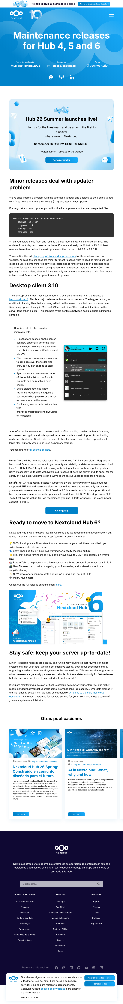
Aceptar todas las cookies (99, 978)
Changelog (61, 510)
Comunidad (43, 761)
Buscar (60, 940)
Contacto (96, 918)
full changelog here (39, 449)
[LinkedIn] (72, 77)
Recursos (60, 894)
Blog (34, 761)
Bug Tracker (96, 923)
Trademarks (24, 929)
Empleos (25, 907)
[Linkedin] (71, 967)
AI (72, 764)
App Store (60, 907)
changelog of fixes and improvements (54, 256)
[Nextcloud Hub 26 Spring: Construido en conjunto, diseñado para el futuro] (35, 743)
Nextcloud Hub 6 (18, 299)
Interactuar (96, 894)
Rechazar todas (100, 984)
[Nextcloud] (26, 14)
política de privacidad (53, 988)
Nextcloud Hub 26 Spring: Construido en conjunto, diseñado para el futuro (35, 771)
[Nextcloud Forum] (78, 967)
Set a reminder (61, 159)
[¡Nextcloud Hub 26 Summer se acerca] (20, 3)
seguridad (69, 65)
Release (56, 65)
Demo (96, 912)
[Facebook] (56, 967)
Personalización (28, 997)
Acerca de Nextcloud (24, 894)
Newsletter (60, 945)
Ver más (20, 814)
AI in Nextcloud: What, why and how (88, 772)
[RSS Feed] (101, 967)
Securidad (60, 923)
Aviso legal (25, 923)
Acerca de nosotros (24, 901)
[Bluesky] (61, 77)
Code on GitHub (60, 929)
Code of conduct (25, 918)
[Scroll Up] (117, 998)
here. (59, 584)
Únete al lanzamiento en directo (93, 4)
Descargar (60, 901)
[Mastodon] (51, 77)
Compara (60, 934)
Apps (77, 764)
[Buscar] (98, 884)
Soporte (96, 901)
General (97, 764)
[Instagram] (63, 967)
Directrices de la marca (24, 934)
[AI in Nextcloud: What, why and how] (91, 743)
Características (25, 940)
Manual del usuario (60, 918)
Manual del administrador (60, 912)
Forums (96, 907)
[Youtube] (86, 967)
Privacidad (24, 912)
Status (60, 951)
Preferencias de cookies (35, 967)
